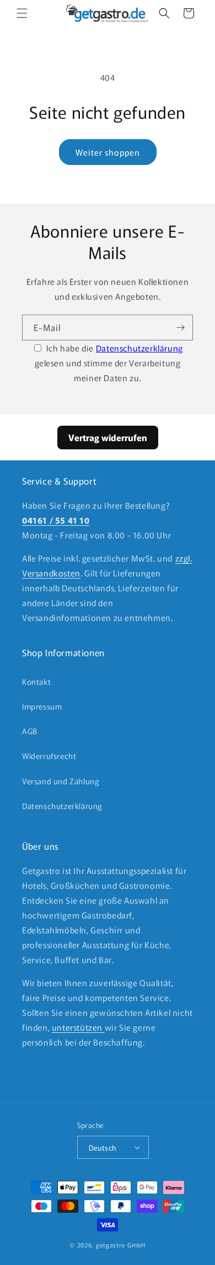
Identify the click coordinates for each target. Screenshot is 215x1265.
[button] (22, 13)
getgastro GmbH (121, 1244)
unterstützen (78, 1027)
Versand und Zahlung (60, 781)
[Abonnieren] (180, 327)
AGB (29, 730)
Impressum (42, 706)
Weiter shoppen (108, 152)
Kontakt (36, 681)
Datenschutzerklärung (139, 348)
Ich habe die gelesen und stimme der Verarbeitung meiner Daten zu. (109, 362)
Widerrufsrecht (49, 755)
